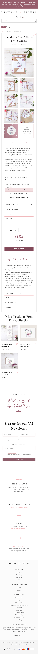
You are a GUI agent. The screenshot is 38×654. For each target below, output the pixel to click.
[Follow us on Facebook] (19, 563)
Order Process (19, 598)
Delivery (19, 588)
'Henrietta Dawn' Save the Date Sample (6, 375)
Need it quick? (19, 603)
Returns (19, 590)
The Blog (19, 608)
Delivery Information (19, 612)
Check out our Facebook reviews (19, 508)
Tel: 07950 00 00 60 (19, 547)
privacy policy (12, 453)
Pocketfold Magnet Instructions (19, 605)
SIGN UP (19, 459)
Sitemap (19, 580)
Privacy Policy (19, 615)
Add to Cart (19, 249)
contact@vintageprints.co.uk (19, 529)
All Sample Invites (17, 31)
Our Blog (19, 577)
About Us (19, 610)
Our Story (19, 575)
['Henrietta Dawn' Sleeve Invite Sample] (11, 85)
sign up (17, 636)
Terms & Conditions (19, 617)
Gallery (19, 600)
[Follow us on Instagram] (28, 563)
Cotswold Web (23, 645)
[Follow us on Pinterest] (23, 563)
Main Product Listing (19, 142)
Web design (14, 645)
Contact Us (19, 572)
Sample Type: (9, 184)
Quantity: (13, 230)
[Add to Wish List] (34, 35)
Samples (7, 31)
